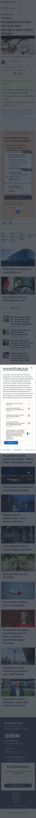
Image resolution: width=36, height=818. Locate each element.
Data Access (18, 450)
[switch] (28, 409)
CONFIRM (11, 442)
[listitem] (18, 404)
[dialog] (18, 409)
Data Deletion (6, 450)
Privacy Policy (29, 450)
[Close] (32, 368)
